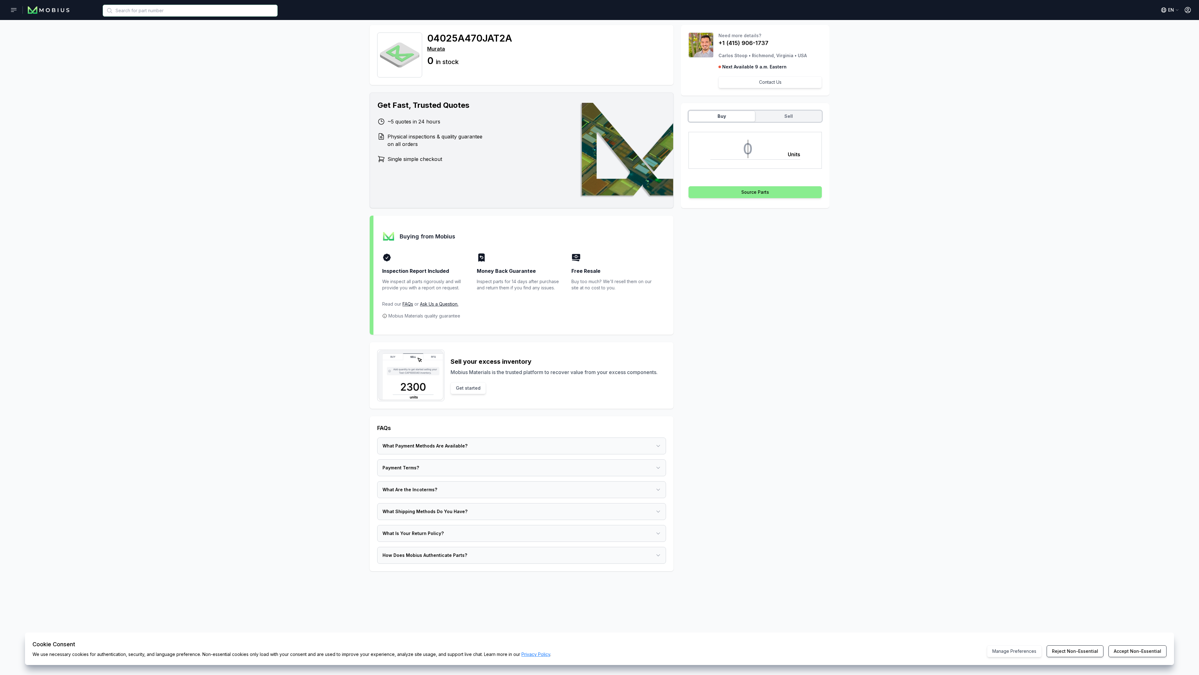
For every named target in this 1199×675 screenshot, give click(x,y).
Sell (788, 116)
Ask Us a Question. (439, 304)
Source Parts (755, 192)
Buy (722, 116)
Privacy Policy (535, 654)
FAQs (407, 304)
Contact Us (770, 82)
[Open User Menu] (1188, 10)
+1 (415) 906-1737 (743, 43)
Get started (468, 388)
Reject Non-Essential (1075, 651)
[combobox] (190, 11)
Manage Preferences (1014, 651)
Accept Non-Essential (1137, 651)
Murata (436, 49)
